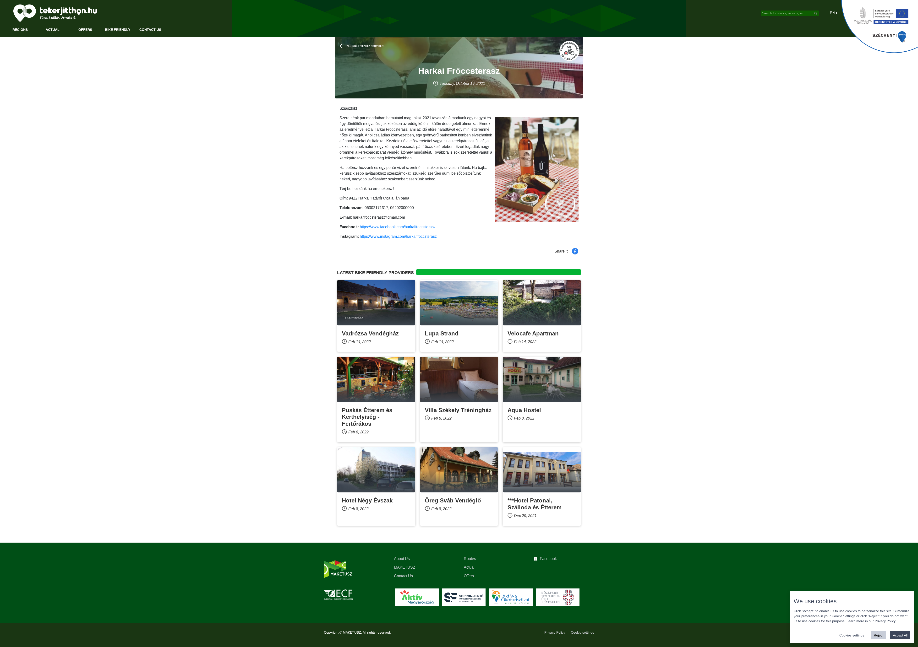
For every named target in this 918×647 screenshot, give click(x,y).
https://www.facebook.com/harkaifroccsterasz (398, 227)
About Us (402, 559)
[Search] (816, 13)
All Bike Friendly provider (365, 46)
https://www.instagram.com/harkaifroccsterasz (398, 236)
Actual (53, 30)
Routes (470, 559)
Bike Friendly (117, 30)
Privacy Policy (554, 632)
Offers (85, 30)
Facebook (548, 559)
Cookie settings (582, 632)
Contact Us (150, 30)
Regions (20, 30)
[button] (829, 13)
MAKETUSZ (404, 567)
